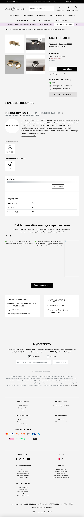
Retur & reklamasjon (23, 422)
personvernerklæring (71, 385)
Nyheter (36, 20)
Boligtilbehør (23, 493)
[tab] (19, 113)
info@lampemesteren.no (20, 313)
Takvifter (41, 15)
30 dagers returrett (61, 422)
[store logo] (16, 8)
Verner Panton (23, 489)
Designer (11, 115)
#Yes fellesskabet (61, 469)
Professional (60, 20)
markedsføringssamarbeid (61, 477)
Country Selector (23, 477)
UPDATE (64, 24)
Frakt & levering (23, 420)
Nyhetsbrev (61, 420)
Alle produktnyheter (23, 496)
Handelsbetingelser (23, 473)
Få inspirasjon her (40, 285)
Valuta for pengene (22, 491)
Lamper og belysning (11, 29)
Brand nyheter (61, 473)
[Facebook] (16, 459)
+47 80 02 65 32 (17, 310)
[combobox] (41, 8)
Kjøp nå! (49, 24)
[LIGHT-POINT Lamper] (60, 38)
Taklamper (33, 29)
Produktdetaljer (47, 113)
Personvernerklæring (23, 475)
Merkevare (31, 115)
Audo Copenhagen (23, 487)
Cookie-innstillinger (61, 471)
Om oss (23, 469)
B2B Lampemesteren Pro (61, 475)
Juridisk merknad (23, 471)
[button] (14, 64)
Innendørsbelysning (23, 29)
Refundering (23, 424)
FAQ (23, 410)
